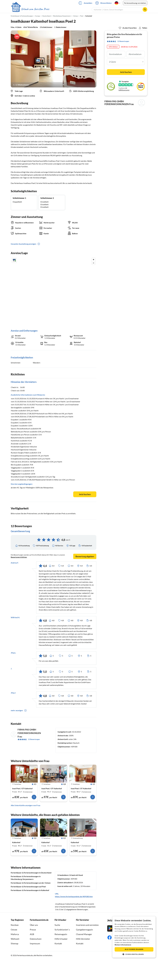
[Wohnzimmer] (53, 58)
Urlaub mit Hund (76, 875)
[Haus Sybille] (53, 774)
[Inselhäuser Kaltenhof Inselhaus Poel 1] (24, 774)
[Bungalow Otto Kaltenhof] (24, 828)
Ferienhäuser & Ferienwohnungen (22, 16)
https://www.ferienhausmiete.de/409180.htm (74, 896)
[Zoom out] (93, 263)
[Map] (53, 291)
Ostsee (14, 929)
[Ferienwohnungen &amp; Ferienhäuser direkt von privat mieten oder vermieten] (30, 9)
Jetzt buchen (85, 494)
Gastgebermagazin (84, 929)
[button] (134, 954)
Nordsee (15, 925)
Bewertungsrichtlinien (19, 557)
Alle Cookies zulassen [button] (134, 949)
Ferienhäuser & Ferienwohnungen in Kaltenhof (30, 890)
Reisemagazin (61, 934)
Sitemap (14, 943)
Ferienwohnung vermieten (135, 3)
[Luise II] (82, 828)
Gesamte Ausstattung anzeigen (23, 244)
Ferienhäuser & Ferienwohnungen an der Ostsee (31, 883)
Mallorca (15, 934)
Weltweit (15, 939)
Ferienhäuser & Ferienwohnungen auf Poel (28, 886)
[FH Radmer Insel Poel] (53, 828)
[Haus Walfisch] (82, 774)
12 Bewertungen (34, 739)
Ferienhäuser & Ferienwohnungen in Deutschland (31, 873)
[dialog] (134, 937)
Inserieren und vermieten (87, 925)
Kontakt (58, 943)
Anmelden (88, 3)
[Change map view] (14, 260)
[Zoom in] (93, 259)
